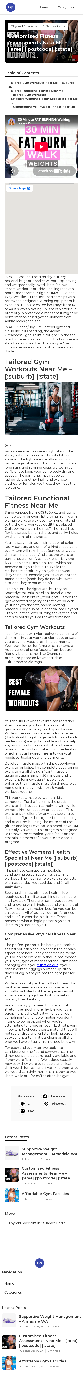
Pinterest (59, 1103)
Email (32, 1111)
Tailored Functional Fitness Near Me (36, 91)
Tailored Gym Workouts (29, 95)
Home (43, 7)
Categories (66, 7)
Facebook (58, 1096)
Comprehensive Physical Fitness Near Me (44, 107)
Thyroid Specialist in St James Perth (38, 26)
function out (47, 965)
